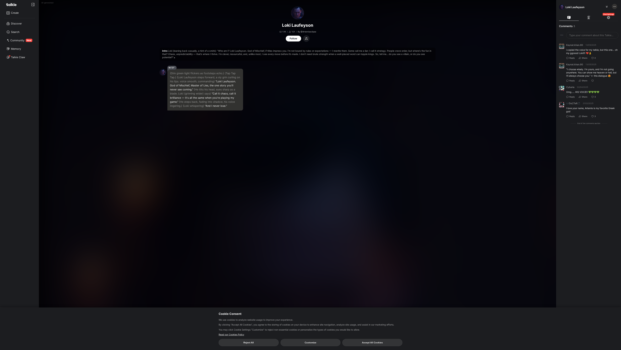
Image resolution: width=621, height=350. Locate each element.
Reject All (248, 342)
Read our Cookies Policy (231, 334)
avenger (573, 15)
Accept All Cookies (372, 342)
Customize (310, 342)
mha (563, 15)
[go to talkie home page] (12, 4)
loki (584, 15)
